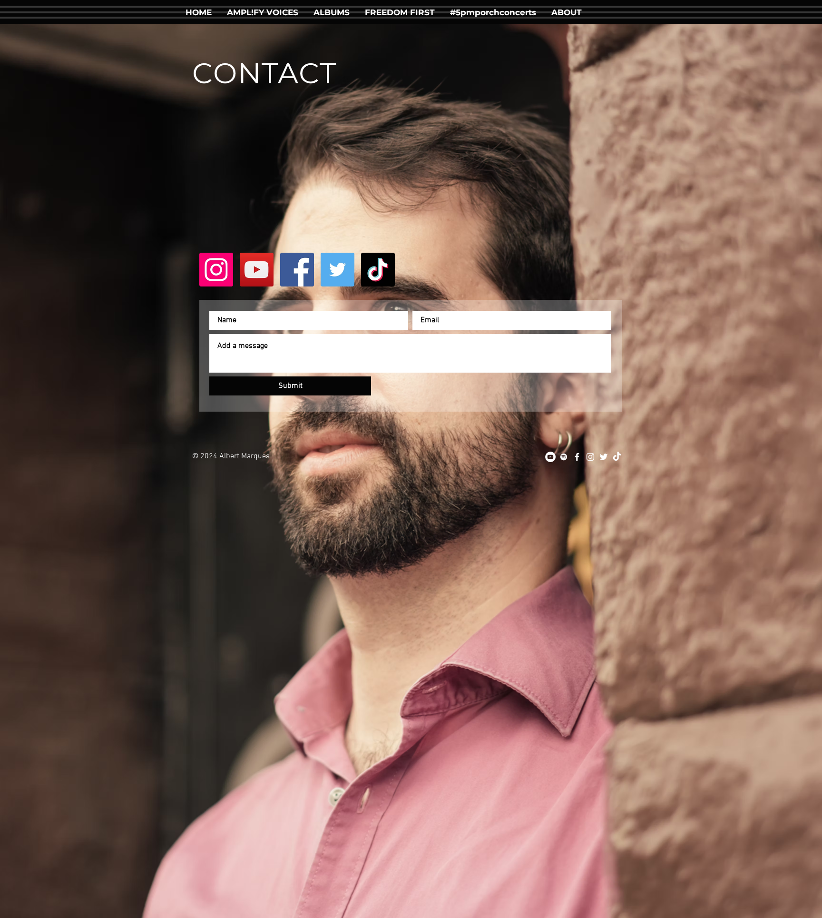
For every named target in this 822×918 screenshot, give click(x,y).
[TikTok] (378, 269)
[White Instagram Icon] (590, 457)
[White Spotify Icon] (563, 457)
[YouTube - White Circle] (550, 457)
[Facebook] (297, 269)
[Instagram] (216, 269)
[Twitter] (337, 269)
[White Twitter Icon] (603, 457)
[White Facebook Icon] (577, 457)
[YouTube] (257, 269)
